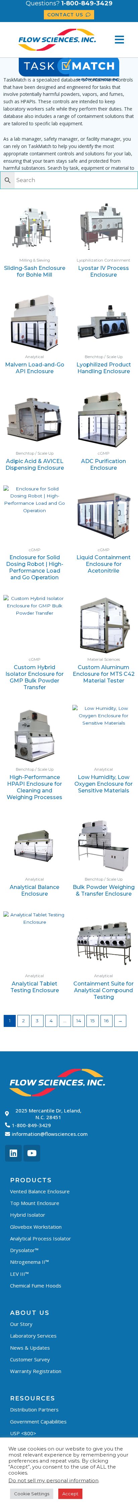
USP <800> (23, 1433)
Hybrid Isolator (27, 1214)
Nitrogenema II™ (29, 1261)
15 (92, 1020)
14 (78, 1020)
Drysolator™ (24, 1250)
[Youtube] (31, 1153)
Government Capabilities (38, 1421)
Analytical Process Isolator (40, 1238)
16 (106, 1020)
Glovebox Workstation (36, 1226)
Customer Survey (30, 1359)
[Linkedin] (13, 1153)
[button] (119, 39)
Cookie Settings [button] (31, 1493)
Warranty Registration (35, 1371)
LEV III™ (19, 1273)
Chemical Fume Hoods (35, 1285)
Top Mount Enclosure (34, 1203)
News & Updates (30, 1347)
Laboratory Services (33, 1335)
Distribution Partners (34, 1409)
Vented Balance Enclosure (40, 1191)
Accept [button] (70, 1493)
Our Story (21, 1324)
